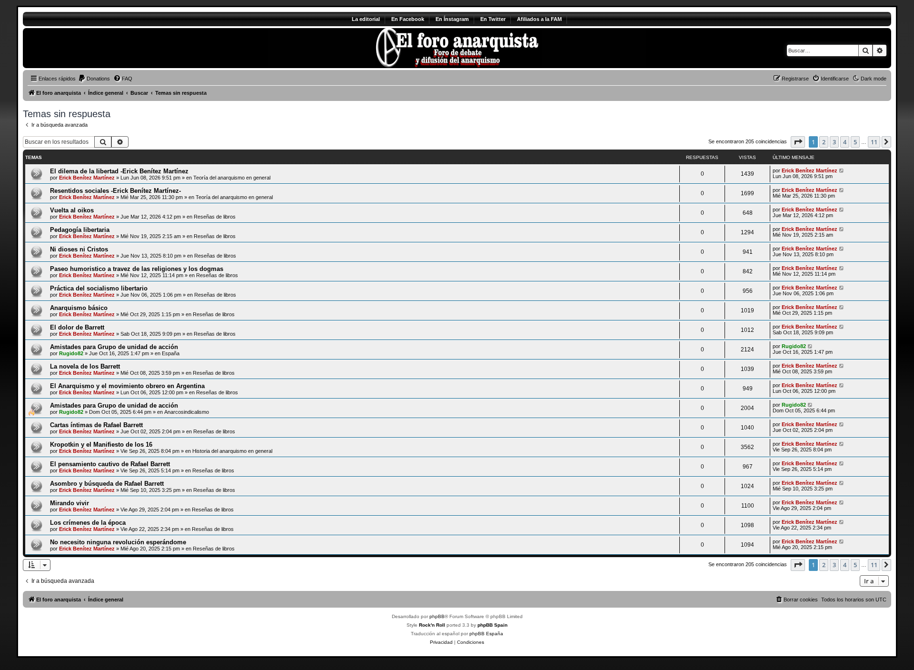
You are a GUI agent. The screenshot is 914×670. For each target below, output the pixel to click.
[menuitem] (94, 78)
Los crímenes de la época (88, 522)
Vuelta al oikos (72, 210)
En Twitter (493, 19)
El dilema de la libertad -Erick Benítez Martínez (119, 171)
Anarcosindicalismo (186, 412)
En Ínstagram (452, 19)
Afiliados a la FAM (539, 19)
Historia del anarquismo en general (232, 451)
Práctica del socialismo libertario (99, 288)
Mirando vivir (69, 503)
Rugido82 (71, 353)
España (170, 353)
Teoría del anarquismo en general (231, 177)
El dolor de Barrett (77, 327)
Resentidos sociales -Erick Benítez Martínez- (115, 190)
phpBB (437, 616)
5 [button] (855, 142)
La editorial (366, 19)
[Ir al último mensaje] (842, 170)
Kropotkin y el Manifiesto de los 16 (101, 444)
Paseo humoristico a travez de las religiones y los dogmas (136, 268)
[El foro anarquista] (102, 48)
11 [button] (874, 142)
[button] (798, 142)
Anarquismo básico (79, 307)
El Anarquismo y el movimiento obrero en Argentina (127, 386)
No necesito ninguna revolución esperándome (118, 542)
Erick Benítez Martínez (87, 177)
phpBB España (486, 633)
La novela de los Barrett (85, 366)
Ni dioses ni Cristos (79, 249)
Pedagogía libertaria (79, 229)
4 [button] (844, 142)
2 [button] (823, 142)
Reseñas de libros (215, 217)
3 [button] (834, 142)
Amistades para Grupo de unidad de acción (114, 346)
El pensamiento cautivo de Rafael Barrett (110, 464)
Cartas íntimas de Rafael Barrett (96, 425)
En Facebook (407, 19)
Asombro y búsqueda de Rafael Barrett (107, 483)
